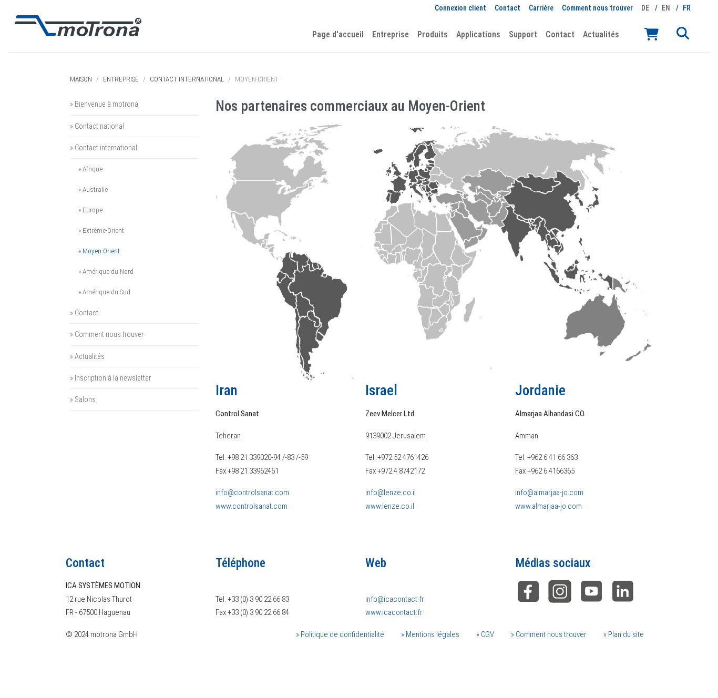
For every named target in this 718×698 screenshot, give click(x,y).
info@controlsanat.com (252, 492)
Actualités (601, 34)
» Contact (84, 313)
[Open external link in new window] (623, 591)
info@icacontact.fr (394, 599)
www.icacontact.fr (394, 612)
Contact (507, 8)
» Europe (90, 210)
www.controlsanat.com (252, 506)
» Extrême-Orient (101, 230)
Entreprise (121, 79)
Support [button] (523, 34)
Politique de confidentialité (341, 634)
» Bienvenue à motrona (104, 104)
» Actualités (87, 356)
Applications (478, 34)
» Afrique (90, 169)
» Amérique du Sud (104, 292)
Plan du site (625, 634)
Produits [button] (432, 34)
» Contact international (103, 147)
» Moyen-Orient (99, 251)
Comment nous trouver (597, 8)
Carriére (541, 8)
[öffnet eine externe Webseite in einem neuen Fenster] (528, 591)
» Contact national (97, 126)
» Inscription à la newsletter (110, 378)
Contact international (187, 79)
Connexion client (460, 8)
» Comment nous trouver (106, 334)
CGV (486, 634)
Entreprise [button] (390, 34)
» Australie (93, 189)
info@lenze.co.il (390, 492)
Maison (81, 79)
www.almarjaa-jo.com (548, 506)
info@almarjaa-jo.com (549, 492)
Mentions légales (431, 634)
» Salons (83, 399)
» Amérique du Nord (106, 271)
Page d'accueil (338, 34)
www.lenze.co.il (389, 506)
